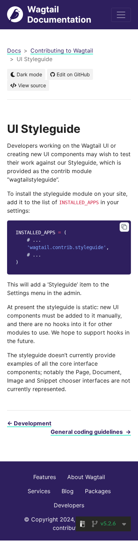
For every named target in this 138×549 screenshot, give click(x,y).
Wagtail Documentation (59, 14)
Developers (69, 505)
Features (44, 476)
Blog (68, 491)
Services (39, 491)
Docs (14, 50)
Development (29, 423)
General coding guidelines (91, 431)
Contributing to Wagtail (61, 50)
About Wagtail (86, 476)
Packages (98, 491)
